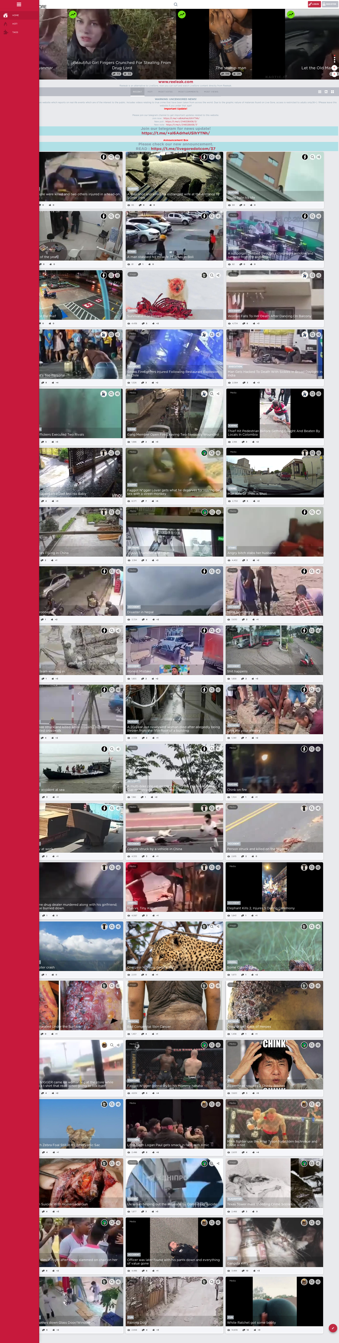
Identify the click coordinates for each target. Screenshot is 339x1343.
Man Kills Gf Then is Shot (247, 494)
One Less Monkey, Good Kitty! (150, 967)
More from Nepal (240, 612)
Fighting (133, 1080)
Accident (234, 311)
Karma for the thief (41, 316)
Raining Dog (137, 1322)
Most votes (165, 92)
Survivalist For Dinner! (144, 316)
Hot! (14, 24)
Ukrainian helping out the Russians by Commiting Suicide (172, 1204)
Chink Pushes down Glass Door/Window (58, 1322)
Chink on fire (237, 790)
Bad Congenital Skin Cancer (149, 1026)
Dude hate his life (241, 198)
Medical (133, 1021)
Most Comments (188, 92)
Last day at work (40, 849)
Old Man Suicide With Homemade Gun (57, 1204)
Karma (233, 426)
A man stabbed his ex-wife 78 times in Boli (160, 257)
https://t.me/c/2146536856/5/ (181, 122)
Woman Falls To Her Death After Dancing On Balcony (269, 316)
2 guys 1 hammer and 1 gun (148, 553)
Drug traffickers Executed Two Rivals (55, 434)
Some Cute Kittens (242, 967)
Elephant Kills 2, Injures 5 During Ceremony (261, 908)
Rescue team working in (46, 671)
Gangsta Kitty (237, 1263)
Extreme (134, 548)
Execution (235, 366)
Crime (131, 429)
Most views (211, 92)
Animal (132, 311)
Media (133, 156)
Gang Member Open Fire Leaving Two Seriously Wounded (173, 434)
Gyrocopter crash (41, 967)
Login (315, 4)
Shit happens (237, 671)
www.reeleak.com (175, 82)
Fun (130, 1317)
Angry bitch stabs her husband (251, 553)
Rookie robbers (39, 612)
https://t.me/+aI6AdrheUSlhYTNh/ (181, 118)
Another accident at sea (45, 790)
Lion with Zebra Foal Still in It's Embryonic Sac (63, 1145)
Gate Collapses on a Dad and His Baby (56, 494)
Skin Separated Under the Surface (54, 1026)
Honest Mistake (139, 671)
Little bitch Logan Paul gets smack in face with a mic (168, 1145)
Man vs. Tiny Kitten (142, 908)
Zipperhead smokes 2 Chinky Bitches (256, 1086)
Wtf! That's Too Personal (45, 375)
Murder (133, 189)
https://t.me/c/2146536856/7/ (181, 125)
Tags (15, 32)
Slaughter (235, 1199)
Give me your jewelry (244, 730)
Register (331, 4)
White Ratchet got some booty (251, 1322)
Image (133, 274)
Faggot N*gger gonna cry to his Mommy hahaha (165, 1086)
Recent (137, 92)
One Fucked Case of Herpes (249, 1026)
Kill (230, 1080)
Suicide (233, 192)
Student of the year (41, 257)
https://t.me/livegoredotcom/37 (183, 149)
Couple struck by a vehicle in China (154, 849)
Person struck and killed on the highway (258, 849)
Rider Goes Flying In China (48, 553)
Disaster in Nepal (140, 612)
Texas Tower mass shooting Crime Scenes (260, 1204)
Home (15, 15)
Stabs (131, 252)
